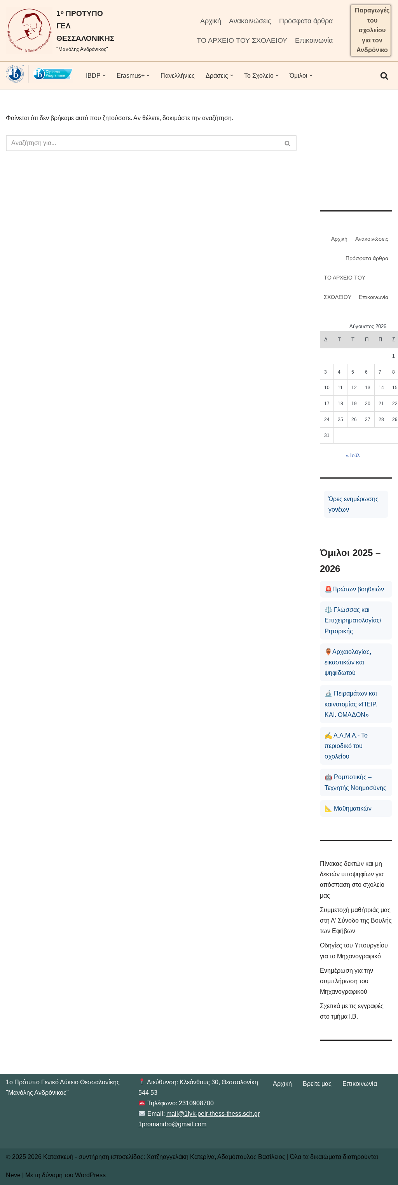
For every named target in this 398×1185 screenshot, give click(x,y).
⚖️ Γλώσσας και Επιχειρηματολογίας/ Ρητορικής (353, 620)
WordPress (90, 1175)
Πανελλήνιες (178, 75)
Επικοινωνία (314, 40)
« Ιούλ (353, 455)
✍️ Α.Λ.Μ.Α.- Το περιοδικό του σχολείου (346, 746)
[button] (104, 75)
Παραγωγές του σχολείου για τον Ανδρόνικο (372, 30)
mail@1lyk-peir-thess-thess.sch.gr (213, 1113)
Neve (13, 1175)
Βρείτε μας (317, 1083)
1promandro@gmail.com (172, 1124)
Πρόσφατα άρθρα (306, 21)
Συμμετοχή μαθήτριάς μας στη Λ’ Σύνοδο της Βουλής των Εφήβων (356, 920)
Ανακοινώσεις (250, 21)
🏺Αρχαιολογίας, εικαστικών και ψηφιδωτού (348, 662)
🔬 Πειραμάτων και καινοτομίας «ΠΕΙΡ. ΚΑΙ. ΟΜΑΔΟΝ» (351, 704)
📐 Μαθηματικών (348, 808)
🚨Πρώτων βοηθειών (354, 589)
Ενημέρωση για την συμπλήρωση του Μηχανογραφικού (346, 981)
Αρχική (210, 21)
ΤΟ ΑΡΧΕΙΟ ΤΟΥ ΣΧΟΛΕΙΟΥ (242, 40)
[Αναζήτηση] (384, 76)
